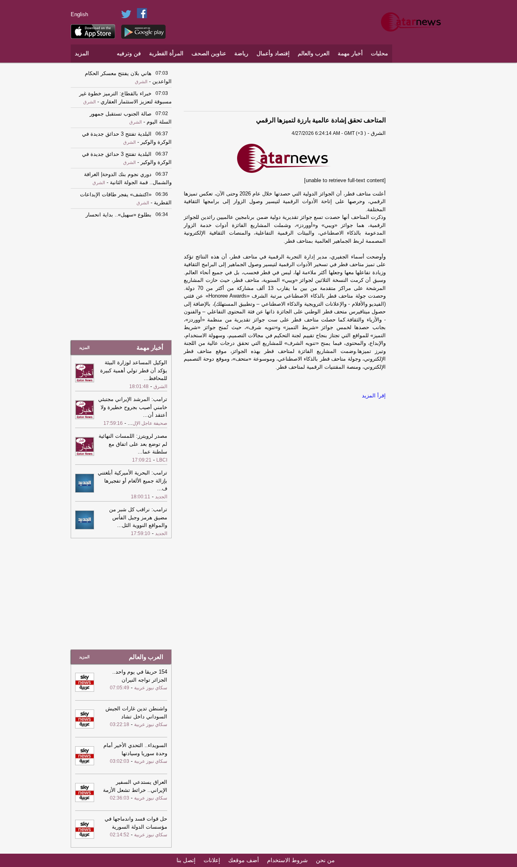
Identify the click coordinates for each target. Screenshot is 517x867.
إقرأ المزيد (374, 396)
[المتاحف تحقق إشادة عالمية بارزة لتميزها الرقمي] (285, 158)
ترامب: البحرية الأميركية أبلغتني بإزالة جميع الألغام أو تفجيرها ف (132, 480)
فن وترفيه (129, 53)
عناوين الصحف (208, 53)
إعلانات (212, 860)
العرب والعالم (314, 53)
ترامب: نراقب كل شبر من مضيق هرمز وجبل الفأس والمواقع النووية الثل (138, 517)
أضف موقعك (243, 860)
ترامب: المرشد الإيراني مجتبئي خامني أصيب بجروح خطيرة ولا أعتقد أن (132, 407)
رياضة (241, 53)
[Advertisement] (422, 188)
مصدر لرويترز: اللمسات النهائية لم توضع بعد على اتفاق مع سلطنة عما (133, 444)
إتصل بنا (186, 860)
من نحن (325, 860)
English (79, 14)
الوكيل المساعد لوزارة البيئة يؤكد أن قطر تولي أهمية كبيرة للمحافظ (133, 370)
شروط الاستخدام (287, 860)
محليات (379, 53)
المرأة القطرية (166, 53)
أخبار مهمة (350, 53)
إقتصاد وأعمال (273, 53)
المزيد (82, 53)
